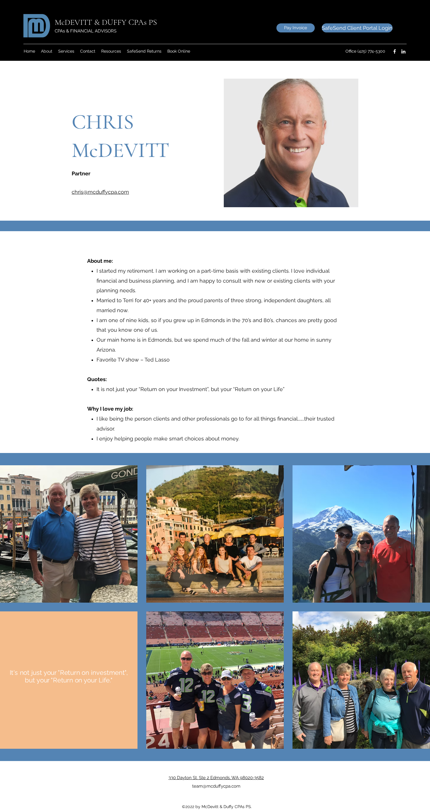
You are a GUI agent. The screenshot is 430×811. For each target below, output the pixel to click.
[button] (111, 51)
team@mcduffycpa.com (216, 786)
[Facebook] (395, 51)
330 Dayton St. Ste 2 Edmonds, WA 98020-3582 (216, 777)
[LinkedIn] (403, 51)
